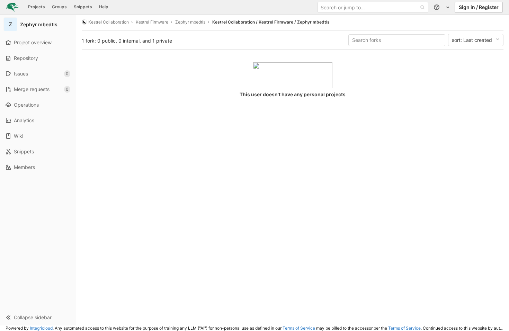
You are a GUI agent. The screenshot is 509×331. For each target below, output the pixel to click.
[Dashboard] (12, 7)
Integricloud (41, 328)
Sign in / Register (479, 7)
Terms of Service (299, 328)
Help (103, 6)
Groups (59, 6)
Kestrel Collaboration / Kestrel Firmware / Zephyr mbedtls (271, 22)
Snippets (83, 6)
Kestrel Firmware (152, 22)
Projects (36, 6)
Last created (472, 40)
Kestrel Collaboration (108, 22)
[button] (38, 317)
